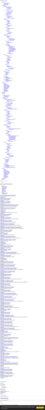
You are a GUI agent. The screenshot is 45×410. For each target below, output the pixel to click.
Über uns (3, 386)
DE (2, 182)
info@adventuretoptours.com (4, 396)
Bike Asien (3, 189)
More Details (2, 197)
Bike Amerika (4, 191)
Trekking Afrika (4, 188)
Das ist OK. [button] (40, 407)
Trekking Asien (4, 187)
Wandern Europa (4, 193)
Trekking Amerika (4, 186)
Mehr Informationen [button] (4, 408)
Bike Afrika (3, 190)
